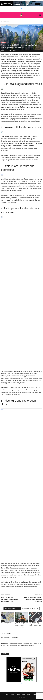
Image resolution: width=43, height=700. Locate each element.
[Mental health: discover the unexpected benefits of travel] (21, 617)
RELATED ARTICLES (12, 609)
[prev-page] (20, 628)
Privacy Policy (21, 697)
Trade (28, 694)
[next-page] (23, 628)
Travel (7, 20)
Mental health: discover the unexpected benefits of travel (21, 624)
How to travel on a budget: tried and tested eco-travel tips (35, 624)
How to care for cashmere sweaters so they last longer (9, 599)
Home (2, 20)
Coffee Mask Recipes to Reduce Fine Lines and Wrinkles (33, 599)
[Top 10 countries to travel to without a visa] (7, 617)
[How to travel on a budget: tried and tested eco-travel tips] (35, 617)
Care (23, 694)
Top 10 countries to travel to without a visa (7, 623)
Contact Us (35, 694)
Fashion (18, 694)
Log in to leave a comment (9, 637)
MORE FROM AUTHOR (30, 609)
